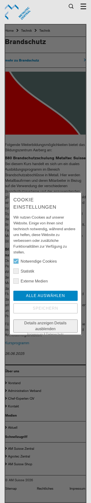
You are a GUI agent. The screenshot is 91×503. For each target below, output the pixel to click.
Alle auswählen (45, 296)
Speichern (45, 308)
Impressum (35, 334)
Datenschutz (55, 334)
